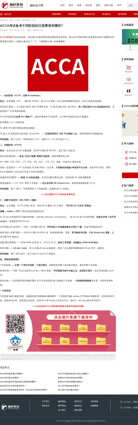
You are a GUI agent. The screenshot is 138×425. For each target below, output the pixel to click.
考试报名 (72, 14)
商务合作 (46, 406)
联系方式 (78, 401)
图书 (71, 5)
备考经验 (122, 14)
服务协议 (78, 406)
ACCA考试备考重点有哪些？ (12, 374)
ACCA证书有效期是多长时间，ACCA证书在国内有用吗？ (24, 390)
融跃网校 (62, 401)
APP (119, 5)
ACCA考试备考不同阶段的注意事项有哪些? (18, 382)
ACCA (7, 14)
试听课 (88, 5)
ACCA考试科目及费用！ (10, 378)
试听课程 (94, 401)
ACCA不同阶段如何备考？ (69, 386)
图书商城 (62, 406)
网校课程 (56, 14)
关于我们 (46, 401)
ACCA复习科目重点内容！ (69, 390)
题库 (98, 5)
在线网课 (94, 406)
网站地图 (78, 410)
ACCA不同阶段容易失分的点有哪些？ (73, 374)
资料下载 (108, 5)
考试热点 (106, 14)
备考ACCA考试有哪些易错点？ (71, 382)
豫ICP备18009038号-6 (97, 421)
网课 (79, 5)
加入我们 (62, 410)
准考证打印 (89, 14)
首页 (62, 5)
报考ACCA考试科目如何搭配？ (71, 378)
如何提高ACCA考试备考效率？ (13, 386)
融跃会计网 (36, 5)
